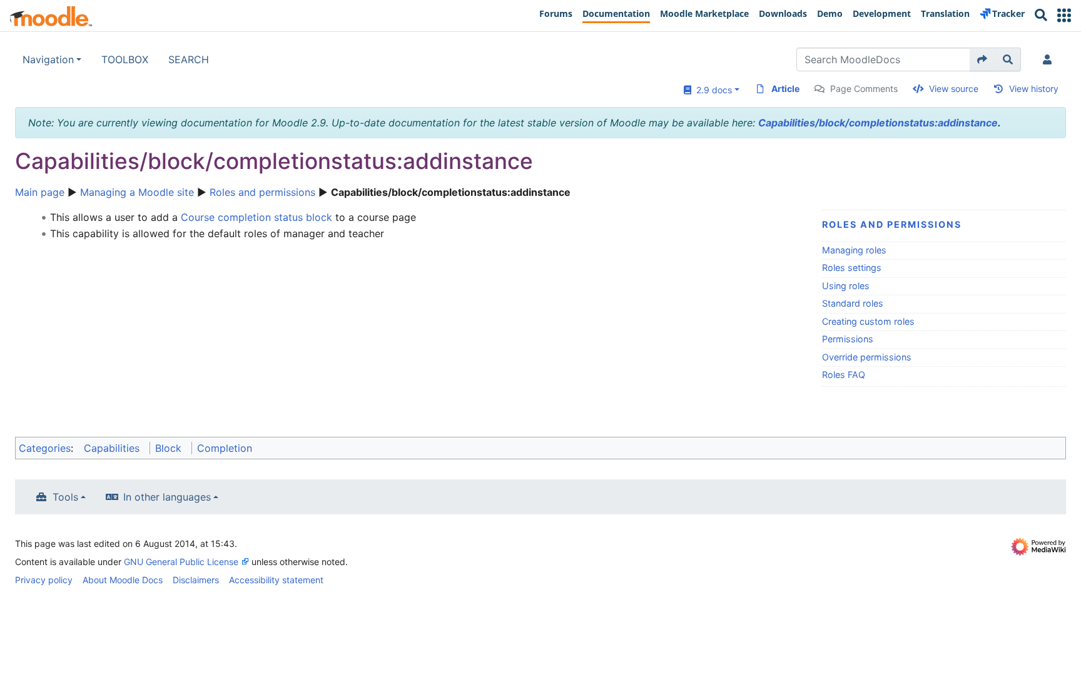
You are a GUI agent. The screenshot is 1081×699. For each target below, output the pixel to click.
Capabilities (112, 448)
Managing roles (854, 250)
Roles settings (851, 267)
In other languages (167, 497)
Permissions (847, 339)
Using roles (846, 285)
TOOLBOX (124, 59)
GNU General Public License (181, 561)
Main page (39, 192)
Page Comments (864, 88)
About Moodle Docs (123, 579)
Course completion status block (256, 217)
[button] (1064, 15)
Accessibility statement (276, 579)
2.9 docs (711, 89)
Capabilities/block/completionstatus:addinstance (878, 122)
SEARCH (188, 59)
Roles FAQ (843, 374)
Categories (45, 448)
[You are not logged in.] (1049, 59)
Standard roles (852, 303)
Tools (65, 497)
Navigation (48, 59)
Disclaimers (196, 579)
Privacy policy (44, 579)
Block (168, 448)
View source (953, 88)
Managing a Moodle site (137, 192)
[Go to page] (982, 59)
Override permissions (866, 357)
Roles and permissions (262, 192)
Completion (224, 448)
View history (1033, 88)
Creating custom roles (868, 321)
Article (785, 88)
